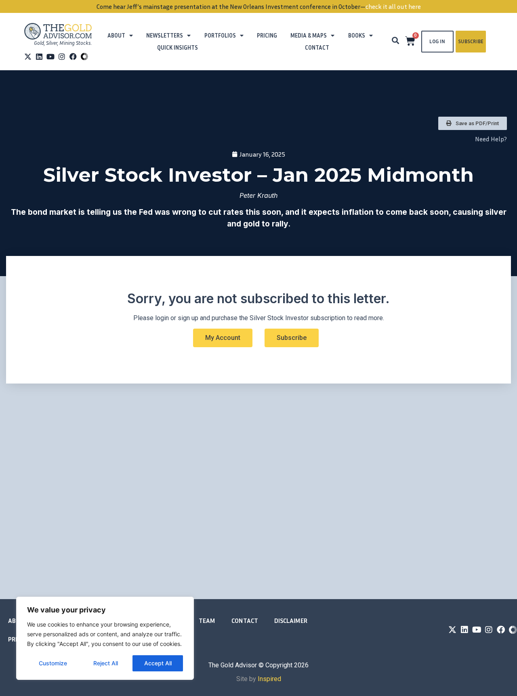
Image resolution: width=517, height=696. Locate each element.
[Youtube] (50, 56)
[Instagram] (61, 56)
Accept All (158, 663)
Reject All (105, 663)
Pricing (267, 35)
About (116, 35)
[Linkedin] (39, 56)
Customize (53, 663)
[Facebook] (73, 56)
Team (207, 620)
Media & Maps (308, 35)
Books (356, 35)
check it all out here (393, 6)
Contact (317, 47)
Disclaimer (290, 620)
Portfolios (220, 35)
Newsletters (164, 35)
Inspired (269, 679)
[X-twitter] (28, 56)
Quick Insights (177, 47)
